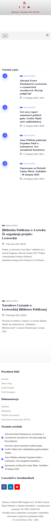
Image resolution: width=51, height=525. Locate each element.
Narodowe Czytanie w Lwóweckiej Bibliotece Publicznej (24, 307)
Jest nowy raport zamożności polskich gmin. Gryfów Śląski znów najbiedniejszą (30, 117)
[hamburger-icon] (5, 36)
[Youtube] (30, 7)
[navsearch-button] (46, 36)
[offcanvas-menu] (26, 3)
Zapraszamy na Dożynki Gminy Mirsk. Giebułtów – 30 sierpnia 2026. (33, 171)
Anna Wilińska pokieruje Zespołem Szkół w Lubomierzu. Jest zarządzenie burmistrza (33, 145)
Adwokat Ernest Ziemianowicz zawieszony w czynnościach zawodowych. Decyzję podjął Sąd (33, 87)
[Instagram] (25, 7)
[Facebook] (21, 7)
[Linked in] (10, 487)
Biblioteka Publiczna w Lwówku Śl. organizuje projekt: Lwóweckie (24, 234)
